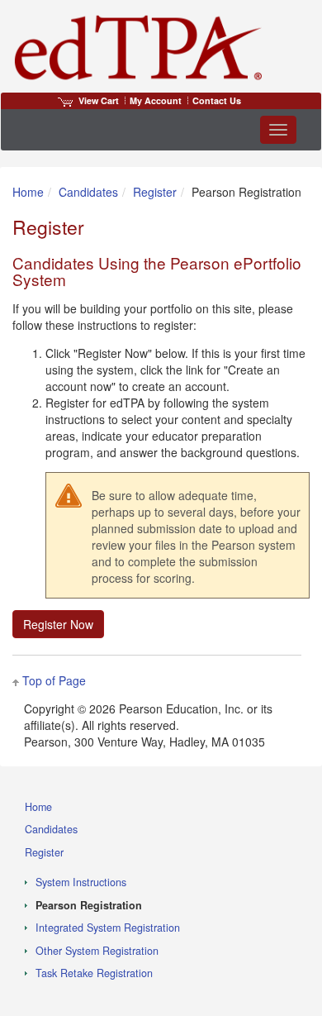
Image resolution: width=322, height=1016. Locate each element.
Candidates (88, 192)
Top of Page (54, 680)
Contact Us (216, 100)
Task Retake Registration (94, 973)
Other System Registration (97, 950)
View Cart (98, 100)
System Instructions (81, 882)
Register (155, 192)
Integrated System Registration (108, 927)
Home (28, 192)
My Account (156, 100)
